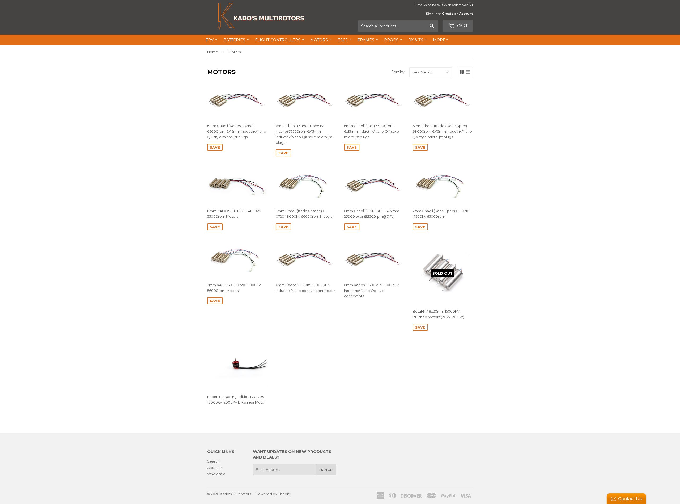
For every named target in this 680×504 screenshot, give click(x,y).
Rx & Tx (416, 39)
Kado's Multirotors (235, 494)
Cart (462, 25)
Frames (366, 39)
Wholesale (216, 474)
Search (213, 461)
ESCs (343, 39)
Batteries (234, 39)
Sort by (398, 72)
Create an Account (457, 13)
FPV (210, 39)
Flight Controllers (278, 39)
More (439, 39)
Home (212, 52)
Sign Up (326, 470)
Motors (319, 39)
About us (214, 467)
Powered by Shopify (273, 494)
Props (392, 39)
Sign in (431, 13)
